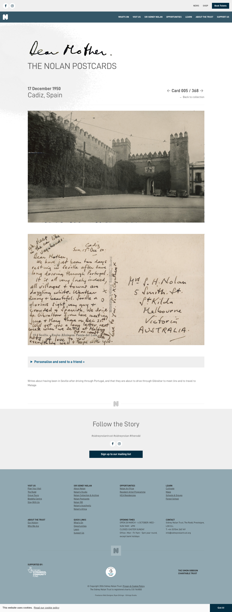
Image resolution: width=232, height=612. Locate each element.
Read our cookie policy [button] (46, 607)
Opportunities (174, 17)
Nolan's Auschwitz (82, 505)
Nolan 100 (78, 502)
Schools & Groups (174, 495)
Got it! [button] (221, 608)
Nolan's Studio (80, 492)
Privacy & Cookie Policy (134, 586)
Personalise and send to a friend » (59, 362)
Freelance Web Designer (104, 595)
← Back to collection (191, 97)
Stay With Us (34, 502)
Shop (205, 5)
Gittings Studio (131, 595)
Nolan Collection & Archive (86, 495)
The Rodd (32, 492)
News (196, 5)
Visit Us (137, 17)
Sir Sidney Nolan (153, 17)
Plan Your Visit (34, 488)
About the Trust (204, 17)
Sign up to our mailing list (116, 454)
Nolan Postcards (81, 498)
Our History (33, 522)
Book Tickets (220, 5)
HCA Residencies (128, 495)
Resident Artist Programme (133, 492)
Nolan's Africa (80, 509)
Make (168, 492)
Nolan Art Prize (127, 488)
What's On (123, 17)
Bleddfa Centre (35, 498)
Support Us (223, 17)
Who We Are (33, 526)
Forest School (172, 498)
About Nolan (79, 488)
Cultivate (170, 488)
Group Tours (33, 495)
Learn (188, 17)
